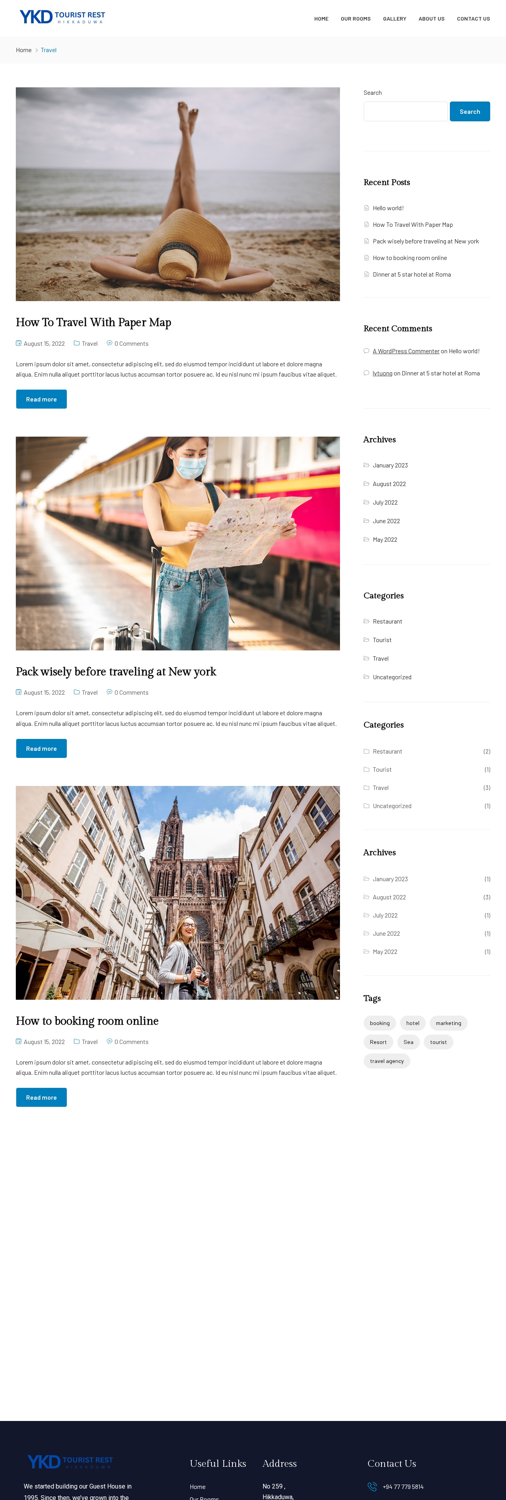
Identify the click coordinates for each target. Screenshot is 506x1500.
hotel (412, 1022)
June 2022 (386, 520)
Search (373, 92)
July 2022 (385, 502)
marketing (448, 1022)
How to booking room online (410, 257)
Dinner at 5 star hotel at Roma (412, 274)
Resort (378, 1041)
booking (380, 1022)
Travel (90, 343)
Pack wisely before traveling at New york (426, 241)
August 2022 (389, 483)
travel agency (387, 1060)
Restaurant (387, 621)
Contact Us (473, 18)
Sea (408, 1041)
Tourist (382, 639)
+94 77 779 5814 (403, 1486)
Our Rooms (356, 18)
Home (321, 18)
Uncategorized (392, 676)
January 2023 (390, 465)
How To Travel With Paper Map (413, 224)
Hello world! (388, 207)
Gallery (394, 18)
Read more (41, 399)
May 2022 (385, 539)
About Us (432, 18)
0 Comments (132, 343)
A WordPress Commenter (406, 350)
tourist (438, 1041)
